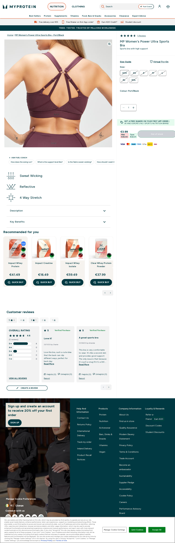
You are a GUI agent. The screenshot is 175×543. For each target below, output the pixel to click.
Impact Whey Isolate (72, 265)
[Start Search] (103, 6)
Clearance (124, 16)
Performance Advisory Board (130, 511)
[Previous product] (105, 293)
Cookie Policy (126, 495)
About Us (124, 414)
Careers (123, 502)
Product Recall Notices (84, 457)
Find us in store (126, 421)
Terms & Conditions (129, 452)
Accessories (110, 16)
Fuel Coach (147, 7)
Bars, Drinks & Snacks (105, 436)
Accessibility (125, 489)
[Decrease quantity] (124, 107)
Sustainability (125, 476)
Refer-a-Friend (154, 416)
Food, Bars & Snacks (91, 16)
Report (47, 378)
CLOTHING (78, 6)
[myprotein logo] (19, 6)
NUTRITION (57, 6)
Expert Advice (139, 16)
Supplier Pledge (126, 482)
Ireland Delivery (84, 448)
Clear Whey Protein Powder (101, 265)
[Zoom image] (109, 44)
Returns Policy (84, 424)
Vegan (102, 452)
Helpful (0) (51, 374)
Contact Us (83, 418)
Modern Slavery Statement (126, 436)
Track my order (84, 442)
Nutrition (103, 421)
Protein (47, 16)
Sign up (14, 422)
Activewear (104, 428)
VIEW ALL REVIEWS (18, 378)
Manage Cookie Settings (114, 530)
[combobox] (127, 6)
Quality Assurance (128, 428)
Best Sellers (35, 16)
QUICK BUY (17, 282)
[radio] (124, 73)
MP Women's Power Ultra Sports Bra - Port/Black (39, 35)
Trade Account (126, 458)
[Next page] (109, 387)
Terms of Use (61, 540)
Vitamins (74, 16)
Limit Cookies (137, 530)
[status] (128, 107)
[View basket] (168, 6)
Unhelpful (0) (66, 374)
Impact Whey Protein (15, 265)
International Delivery (83, 433)
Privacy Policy (126, 445)
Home (10, 35)
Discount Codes (154, 425)
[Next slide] (112, 267)
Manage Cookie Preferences (21, 499)
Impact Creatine (44, 263)
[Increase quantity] (133, 107)
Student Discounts (155, 432)
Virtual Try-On (160, 62)
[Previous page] (103, 387)
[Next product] (110, 293)
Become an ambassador (125, 467)
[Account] (160, 6)
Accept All (156, 530)
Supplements (60, 16)
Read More (49, 364)
